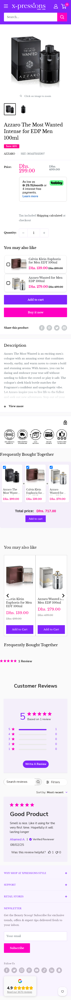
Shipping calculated (49, 215)
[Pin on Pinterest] (49, 328)
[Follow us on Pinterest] (29, 970)
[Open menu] (6, 6)
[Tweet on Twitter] (57, 328)
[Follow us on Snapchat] (59, 970)
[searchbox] (19, 782)
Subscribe (17, 948)
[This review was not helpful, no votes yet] (56, 852)
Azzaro (9, 153)
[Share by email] (64, 328)
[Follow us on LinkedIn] (51, 970)
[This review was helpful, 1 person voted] (49, 852)
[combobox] (51, 792)
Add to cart (36, 299)
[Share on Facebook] (42, 328)
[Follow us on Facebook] (6, 970)
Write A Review (35, 764)
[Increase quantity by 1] (44, 233)
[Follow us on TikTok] (44, 970)
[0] (63, 6)
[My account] (56, 6)
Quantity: (10, 232)
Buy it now (35, 312)
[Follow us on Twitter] (14, 970)
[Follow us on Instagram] (21, 970)
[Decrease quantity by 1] (23, 233)
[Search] (62, 17)
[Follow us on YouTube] (36, 970)
